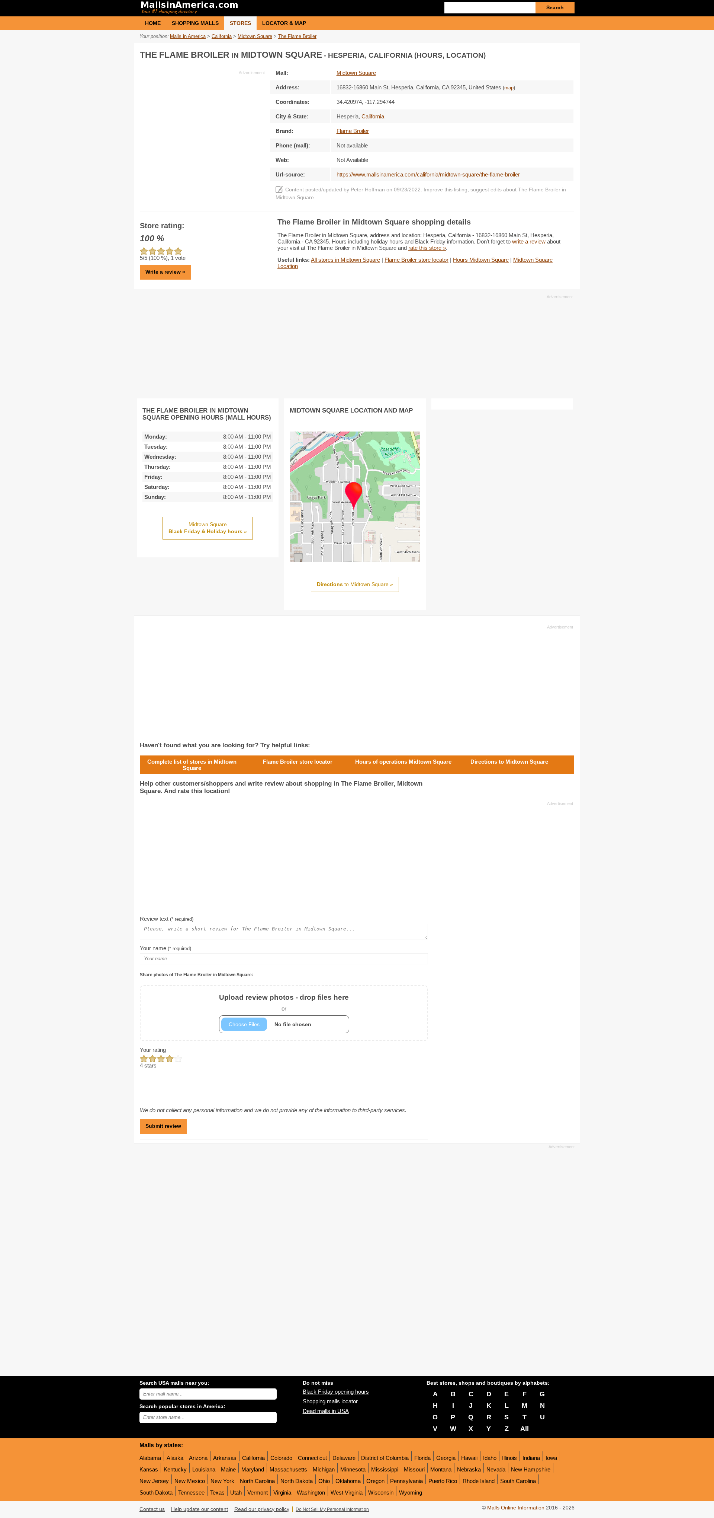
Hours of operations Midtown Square (403, 761)
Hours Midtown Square (481, 260)
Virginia (282, 1492)
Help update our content (199, 1509)
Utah (236, 1492)
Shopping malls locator (330, 1401)
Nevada (495, 1469)
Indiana (531, 1458)
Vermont (257, 1492)
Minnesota (353, 1469)
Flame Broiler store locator (416, 260)
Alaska (175, 1458)
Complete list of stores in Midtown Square (192, 764)
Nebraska (469, 1469)
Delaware (344, 1458)
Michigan (324, 1469)
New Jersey (154, 1481)
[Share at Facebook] (537, 53)
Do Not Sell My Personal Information (332, 1509)
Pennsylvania (406, 1481)
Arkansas (225, 1458)
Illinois (509, 1458)
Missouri (414, 1469)
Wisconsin (380, 1492)
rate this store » (427, 248)
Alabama (150, 1458)
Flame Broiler (353, 131)
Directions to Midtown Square (509, 761)
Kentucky (175, 1469)
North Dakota (296, 1481)
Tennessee (191, 1492)
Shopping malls (195, 23)
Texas (217, 1492)
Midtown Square (356, 73)
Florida (422, 1458)
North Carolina (257, 1481)
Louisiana (203, 1469)
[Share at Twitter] (552, 53)
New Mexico (189, 1481)
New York (222, 1481)
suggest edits (486, 189)
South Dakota (156, 1492)
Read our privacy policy (261, 1509)
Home (153, 23)
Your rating (153, 1050)
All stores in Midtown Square (345, 260)
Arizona (198, 1458)
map (509, 87)
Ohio (324, 1481)
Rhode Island (479, 1481)
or (284, 1002)
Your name (165, 948)
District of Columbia (385, 1458)
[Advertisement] (202, 128)
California (253, 1458)
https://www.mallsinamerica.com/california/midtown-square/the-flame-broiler (428, 174)
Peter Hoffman (368, 189)
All (524, 1428)
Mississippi (384, 1469)
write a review (529, 241)
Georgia (446, 1458)
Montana (440, 1469)
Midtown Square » (207, 528)
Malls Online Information (515, 1508)
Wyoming (410, 1492)
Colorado (281, 1458)
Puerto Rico (442, 1481)
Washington (311, 1492)
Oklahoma (348, 1481)
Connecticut (312, 1458)
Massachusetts (288, 1469)
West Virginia (347, 1492)
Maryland (252, 1469)
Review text (166, 919)
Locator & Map (284, 23)
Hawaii (469, 1458)
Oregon (375, 1481)
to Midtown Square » (355, 584)
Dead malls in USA (326, 1411)
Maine (228, 1469)
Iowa (551, 1458)
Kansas (148, 1469)
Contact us (152, 1509)
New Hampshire (530, 1469)
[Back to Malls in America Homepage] (248, 8)
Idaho (489, 1458)
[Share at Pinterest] (567, 53)
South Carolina (518, 1481)
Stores (240, 23)
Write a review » (165, 272)
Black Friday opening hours (336, 1391)
